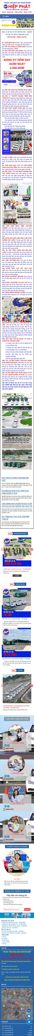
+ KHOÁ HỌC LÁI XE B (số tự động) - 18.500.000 (14, 926)
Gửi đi (27, 909)
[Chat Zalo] (28, 1015)
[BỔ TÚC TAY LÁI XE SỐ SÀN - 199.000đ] (16, 602)
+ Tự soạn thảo (5, 942)
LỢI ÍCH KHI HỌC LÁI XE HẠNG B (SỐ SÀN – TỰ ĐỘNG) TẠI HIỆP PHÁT (16, 706)
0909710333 (9, 748)
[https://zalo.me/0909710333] (8, 745)
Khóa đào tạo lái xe (20, 533)
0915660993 (9, 779)
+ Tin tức (3, 936)
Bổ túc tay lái (20, 584)
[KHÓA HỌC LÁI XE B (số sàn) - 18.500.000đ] (17, 552)
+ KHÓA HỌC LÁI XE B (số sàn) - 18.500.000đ (13, 922)
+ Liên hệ (3, 943)
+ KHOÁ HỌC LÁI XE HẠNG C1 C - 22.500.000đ (13, 924)
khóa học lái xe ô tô (18, 383)
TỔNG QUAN (4, 935)
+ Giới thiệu (4, 938)
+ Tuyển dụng (5, 940)
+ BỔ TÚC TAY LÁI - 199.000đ (9, 927)
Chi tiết (17, 575)
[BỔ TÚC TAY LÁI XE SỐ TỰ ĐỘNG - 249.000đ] (16, 642)
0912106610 (9, 840)
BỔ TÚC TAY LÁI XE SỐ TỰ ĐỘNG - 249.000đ (16, 659)
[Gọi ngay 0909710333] (28, 1009)
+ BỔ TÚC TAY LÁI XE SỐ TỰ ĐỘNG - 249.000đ (13, 933)
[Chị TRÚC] (17, 863)
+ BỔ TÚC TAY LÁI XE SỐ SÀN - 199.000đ (12, 931)
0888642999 (9, 809)
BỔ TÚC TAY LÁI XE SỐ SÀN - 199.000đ (15, 619)
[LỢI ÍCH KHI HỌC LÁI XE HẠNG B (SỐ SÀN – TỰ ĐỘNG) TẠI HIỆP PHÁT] (17, 689)
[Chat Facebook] (28, 1020)
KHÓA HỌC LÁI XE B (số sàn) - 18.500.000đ (17, 569)
